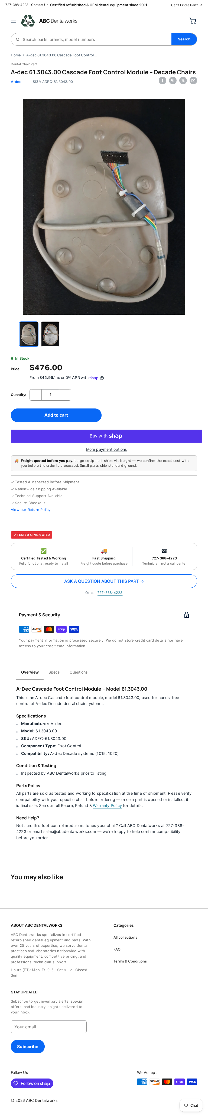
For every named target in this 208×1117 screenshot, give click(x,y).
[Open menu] (13, 21)
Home (16, 55)
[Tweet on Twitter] (183, 80)
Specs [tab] (54, 672)
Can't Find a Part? (187, 5)
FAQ (117, 949)
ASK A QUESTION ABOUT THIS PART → (104, 581)
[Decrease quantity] (36, 395)
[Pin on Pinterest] (173, 80)
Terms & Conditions (130, 961)
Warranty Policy (107, 805)
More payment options (106, 449)
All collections (125, 937)
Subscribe (27, 1046)
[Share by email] (193, 80)
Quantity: (18, 394)
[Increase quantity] (65, 395)
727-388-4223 (16, 5)
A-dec (16, 81)
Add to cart (56, 415)
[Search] (184, 39)
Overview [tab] (30, 672)
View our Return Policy (30, 509)
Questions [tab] (79, 672)
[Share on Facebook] (162, 80)
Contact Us (39, 5)
